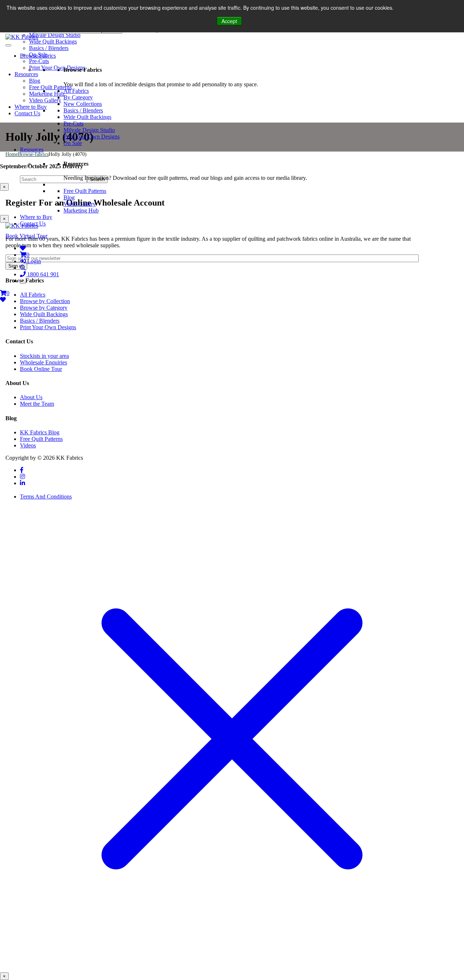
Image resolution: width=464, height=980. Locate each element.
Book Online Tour (41, 369)
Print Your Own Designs (91, 136)
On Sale (72, 143)
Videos (28, 445)
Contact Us (33, 223)
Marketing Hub (81, 210)
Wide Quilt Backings (87, 117)
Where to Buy (36, 217)
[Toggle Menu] (8, 45)
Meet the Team (37, 404)
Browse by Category (43, 308)
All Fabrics (76, 91)
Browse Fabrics (38, 56)
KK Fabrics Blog (39, 432)
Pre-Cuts (73, 123)
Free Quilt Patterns (84, 191)
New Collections (82, 104)
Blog (69, 197)
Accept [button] (229, 21)
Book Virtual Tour (26, 236)
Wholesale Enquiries (43, 362)
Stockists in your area (44, 356)
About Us (31, 397)
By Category (78, 97)
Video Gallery (79, 204)
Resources (32, 149)
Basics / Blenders (83, 110)
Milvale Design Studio (89, 130)
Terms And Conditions (46, 496)
